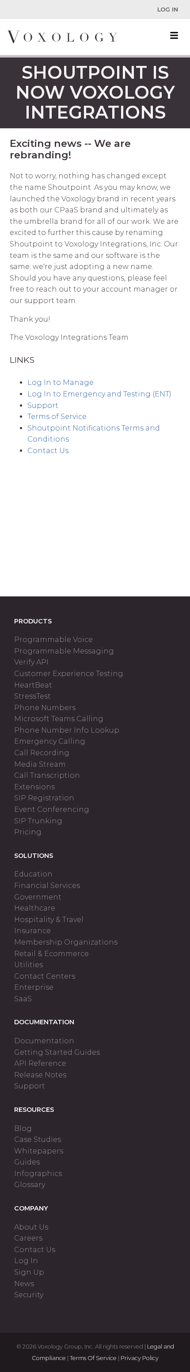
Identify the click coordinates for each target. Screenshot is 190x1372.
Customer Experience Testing (68, 673)
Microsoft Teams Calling (58, 719)
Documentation (44, 1041)
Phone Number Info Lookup (66, 730)
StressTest (32, 696)
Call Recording (41, 753)
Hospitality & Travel (49, 919)
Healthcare (34, 908)
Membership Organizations (66, 942)
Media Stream (40, 764)
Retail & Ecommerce (51, 953)
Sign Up (29, 1272)
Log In (167, 9)
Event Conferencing (51, 809)
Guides (27, 1162)
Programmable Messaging (64, 651)
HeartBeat (33, 685)
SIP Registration (44, 798)
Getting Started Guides (57, 1052)
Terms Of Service (93, 1358)
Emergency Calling (49, 741)
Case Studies (37, 1139)
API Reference (40, 1063)
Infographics (38, 1173)
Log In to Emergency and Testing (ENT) (99, 394)
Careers (28, 1238)
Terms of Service (57, 416)
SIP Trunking (38, 821)
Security (28, 1295)
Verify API (31, 662)
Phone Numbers (45, 707)
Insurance (32, 930)
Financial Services (47, 885)
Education (33, 874)
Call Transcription (47, 775)
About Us (31, 1227)
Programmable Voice (53, 639)
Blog (23, 1128)
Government (37, 897)
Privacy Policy (140, 1358)
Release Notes (40, 1075)
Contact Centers (44, 976)
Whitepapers (38, 1151)
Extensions (34, 787)
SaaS (23, 999)
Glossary (29, 1184)
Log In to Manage (60, 382)
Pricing (28, 832)
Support (42, 405)
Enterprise (33, 987)
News (24, 1284)
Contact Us (47, 450)
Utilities (28, 965)
